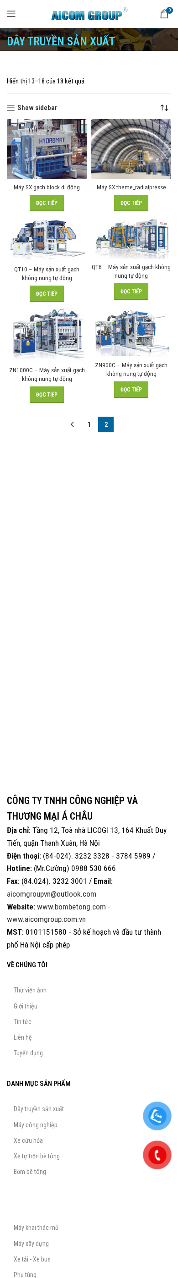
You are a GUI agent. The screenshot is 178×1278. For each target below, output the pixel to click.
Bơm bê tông (30, 1171)
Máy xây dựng (31, 1243)
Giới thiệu (25, 1006)
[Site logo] (89, 13)
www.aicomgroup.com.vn (46, 919)
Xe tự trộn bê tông (37, 1156)
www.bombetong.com (71, 906)
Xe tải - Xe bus (32, 1259)
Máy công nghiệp (36, 1125)
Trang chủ (20, 65)
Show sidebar (37, 108)
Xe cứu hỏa (28, 1140)
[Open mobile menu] (11, 14)
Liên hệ (23, 1037)
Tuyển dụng (28, 1053)
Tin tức (22, 1021)
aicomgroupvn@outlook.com (51, 893)
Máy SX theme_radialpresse (131, 187)
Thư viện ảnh (30, 990)
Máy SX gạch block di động (47, 187)
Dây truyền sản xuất (66, 65)
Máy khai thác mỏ (36, 1227)
